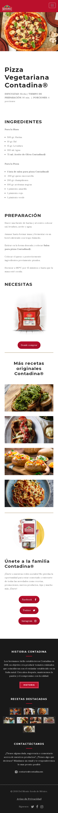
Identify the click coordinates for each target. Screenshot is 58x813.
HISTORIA (29, 685)
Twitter (27, 610)
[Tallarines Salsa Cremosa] (29, 493)
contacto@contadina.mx (31, 771)
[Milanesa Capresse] (29, 429)
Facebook (27, 599)
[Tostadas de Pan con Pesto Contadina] (29, 397)
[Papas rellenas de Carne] (29, 461)
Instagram (27, 621)
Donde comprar (29, 345)
